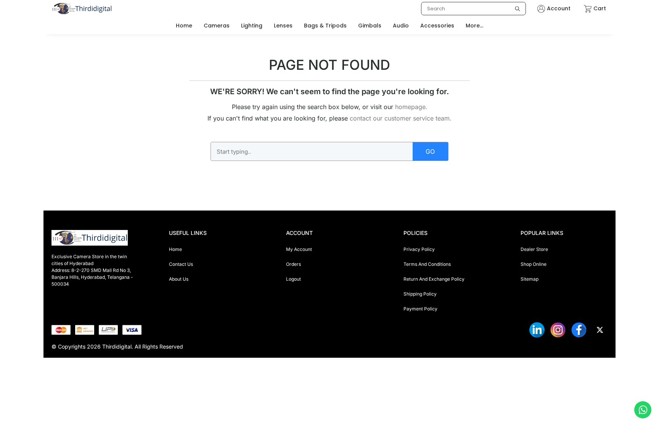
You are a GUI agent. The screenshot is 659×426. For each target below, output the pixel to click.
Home (175, 249)
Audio (401, 25)
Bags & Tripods (325, 25)
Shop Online (533, 264)
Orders (293, 264)
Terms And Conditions (427, 264)
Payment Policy (420, 309)
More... (474, 25)
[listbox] (473, 8)
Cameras (217, 25)
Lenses (283, 25)
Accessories (437, 25)
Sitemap (529, 279)
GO (430, 151)
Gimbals (369, 25)
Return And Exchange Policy (434, 279)
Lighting (251, 25)
